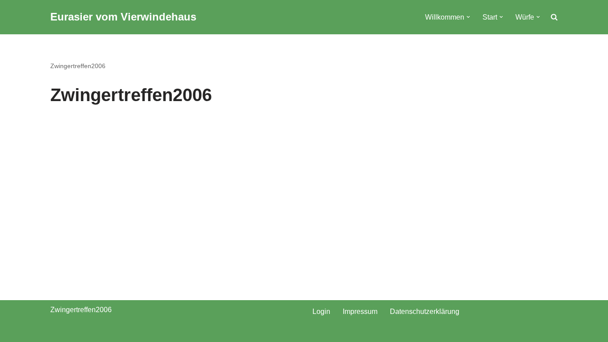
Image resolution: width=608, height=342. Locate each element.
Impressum (360, 311)
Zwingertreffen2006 (77, 65)
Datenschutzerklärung (424, 311)
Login (321, 311)
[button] (468, 17)
